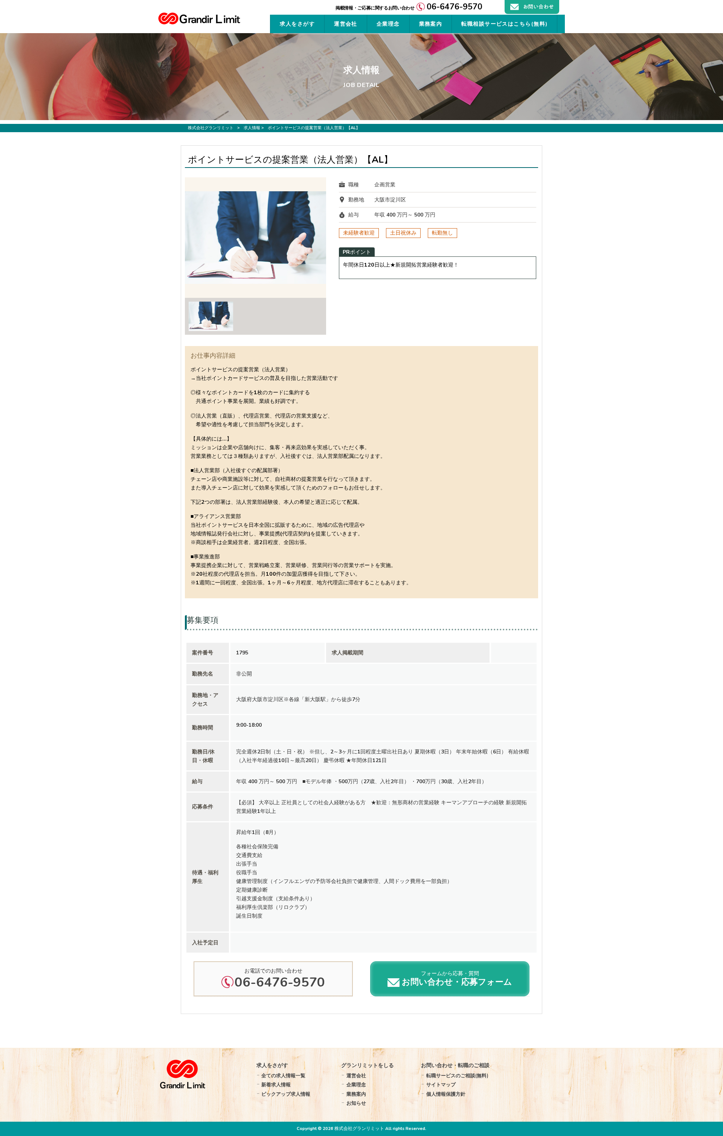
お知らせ (356, 1103)
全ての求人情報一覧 (283, 1075)
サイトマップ (441, 1084)
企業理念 (356, 1084)
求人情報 (252, 128)
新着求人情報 (276, 1084)
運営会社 (356, 1075)
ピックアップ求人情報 (285, 1094)
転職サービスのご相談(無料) (457, 1075)
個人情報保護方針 (445, 1094)
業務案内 (356, 1094)
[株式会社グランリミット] (199, 22)
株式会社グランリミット (210, 128)
